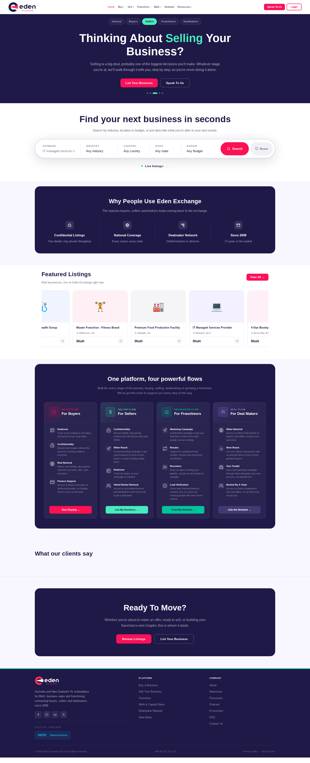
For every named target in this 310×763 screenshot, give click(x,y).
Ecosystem (216, 710)
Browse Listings (134, 639)
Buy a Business (148, 685)
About (213, 685)
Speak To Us (274, 7)
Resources (185, 7)
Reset (264, 148)
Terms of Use (268, 751)
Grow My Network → (183, 509)
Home (111, 7)
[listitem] (38, 714)
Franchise (144, 7)
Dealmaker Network (151, 710)
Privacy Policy (250, 751)
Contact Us (216, 723)
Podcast (214, 704)
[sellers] (155, 93)
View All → (257, 277)
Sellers (149, 21)
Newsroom (215, 691)
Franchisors (168, 21)
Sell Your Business (150, 691)
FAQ (212, 717)
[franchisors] (159, 93)
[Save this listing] (50, 341)
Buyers (133, 21)
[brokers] (162, 93)
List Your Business (139, 83)
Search (237, 148)
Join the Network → (239, 509)
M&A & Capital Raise (151, 704)
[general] (147, 93)
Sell (131, 7)
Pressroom (216, 698)
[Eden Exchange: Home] (22, 7)
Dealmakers (190, 21)
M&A (157, 7)
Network (169, 7)
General (116, 21)
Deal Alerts (145, 717)
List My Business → (127, 509)
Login (294, 6)
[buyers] (150, 93)
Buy (121, 7)
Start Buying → (71, 509)
